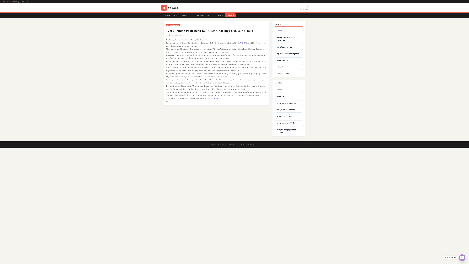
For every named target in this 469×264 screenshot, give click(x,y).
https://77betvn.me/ (212, 98)
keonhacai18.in (283, 73)
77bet (241, 43)
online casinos (282, 60)
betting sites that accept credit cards (287, 38)
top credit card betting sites (288, 54)
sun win (280, 67)
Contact (230, 15)
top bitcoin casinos (284, 47)
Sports (210, 15)
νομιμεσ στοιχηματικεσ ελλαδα (286, 131)
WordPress (254, 144)
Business (185, 15)
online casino (282, 96)
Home (167, 15)
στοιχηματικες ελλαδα (286, 110)
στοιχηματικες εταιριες (286, 103)
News (176, 15)
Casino (220, 15)
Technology (198, 15)
